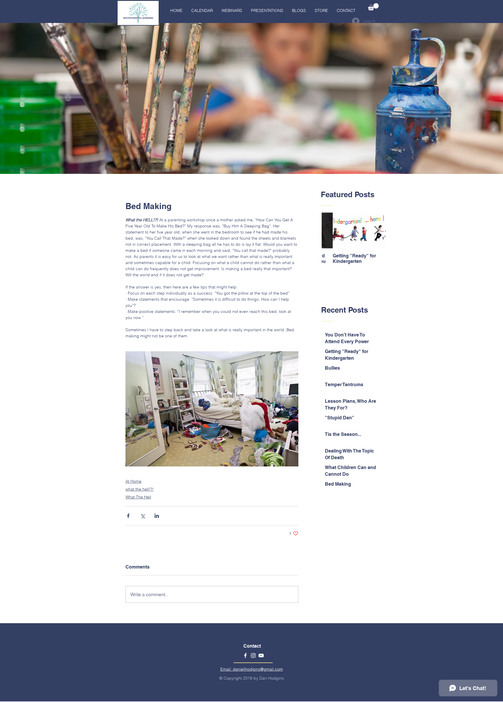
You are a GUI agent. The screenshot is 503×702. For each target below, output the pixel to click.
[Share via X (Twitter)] (142, 516)
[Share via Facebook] (128, 516)
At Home (133, 481)
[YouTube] (261, 655)
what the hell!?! (139, 489)
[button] (373, 6)
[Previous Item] (331, 230)
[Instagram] (253, 655)
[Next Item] (376, 230)
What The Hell (138, 497)
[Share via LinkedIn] (157, 516)
